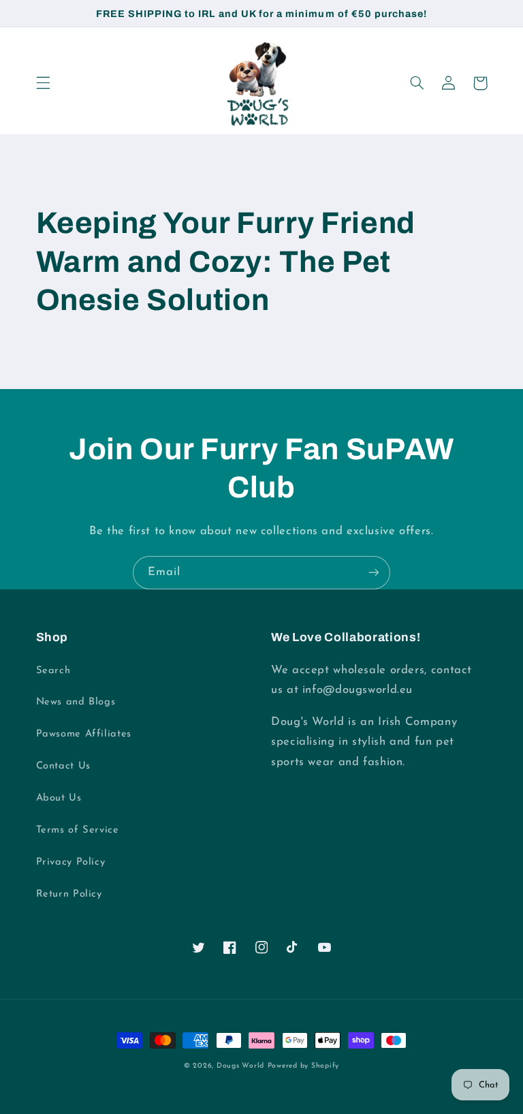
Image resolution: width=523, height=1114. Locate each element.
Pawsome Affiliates (83, 734)
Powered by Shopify (303, 1066)
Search (53, 671)
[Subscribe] (374, 572)
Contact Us (63, 766)
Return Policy (69, 894)
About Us (59, 798)
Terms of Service (77, 830)
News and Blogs (76, 702)
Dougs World (240, 1066)
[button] (43, 83)
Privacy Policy (71, 862)
